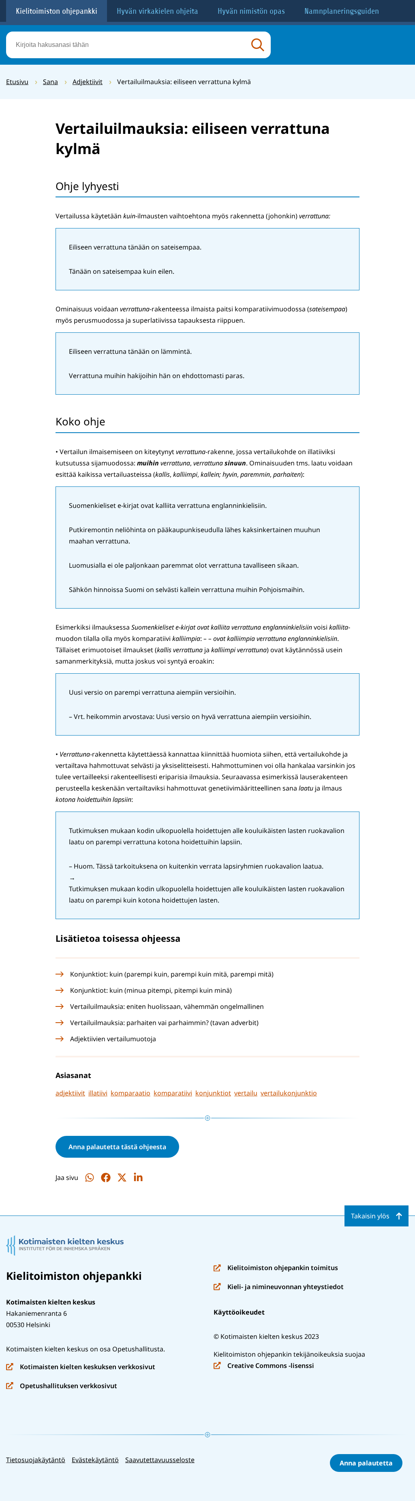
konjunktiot (213, 1093)
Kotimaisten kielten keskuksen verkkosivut (80, 1367)
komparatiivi (173, 1093)
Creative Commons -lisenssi (264, 1366)
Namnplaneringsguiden (341, 11)
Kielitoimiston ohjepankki (56, 11)
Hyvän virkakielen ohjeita (157, 11)
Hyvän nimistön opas (251, 11)
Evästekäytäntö (95, 1459)
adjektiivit (70, 1093)
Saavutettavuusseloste (160, 1459)
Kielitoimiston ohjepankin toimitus (276, 1268)
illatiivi (97, 1093)
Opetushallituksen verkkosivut (61, 1386)
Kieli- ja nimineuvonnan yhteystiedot (279, 1287)
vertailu (245, 1093)
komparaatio (130, 1093)
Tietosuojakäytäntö (35, 1459)
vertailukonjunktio (289, 1093)
